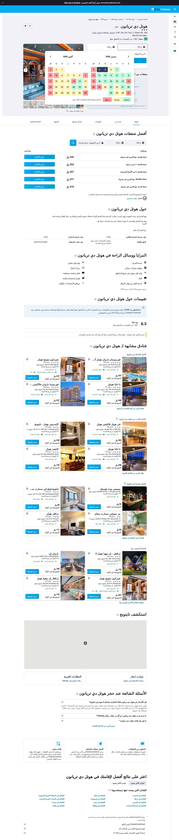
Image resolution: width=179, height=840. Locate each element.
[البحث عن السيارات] (175, 26)
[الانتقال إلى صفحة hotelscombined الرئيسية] (160, 9)
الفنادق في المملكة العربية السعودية (51, 795)
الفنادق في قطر (99, 795)
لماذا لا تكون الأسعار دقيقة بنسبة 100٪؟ (129, 832)
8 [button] (117, 75)
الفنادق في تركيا (140, 799)
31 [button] (50, 92)
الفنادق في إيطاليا (99, 805)
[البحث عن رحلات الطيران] (175, 16)
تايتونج (106, 19)
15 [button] (117, 81)
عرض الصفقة (94, 377)
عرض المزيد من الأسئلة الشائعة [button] (103, 726)
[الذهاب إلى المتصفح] (175, 37)
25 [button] (99, 87)
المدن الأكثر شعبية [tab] (119, 783)
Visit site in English (72, 2)
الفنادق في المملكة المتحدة (136, 805)
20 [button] (128, 87)
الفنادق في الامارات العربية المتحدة (51, 799)
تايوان (133, 19)
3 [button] (105, 69)
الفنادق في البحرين (139, 802)
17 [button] (105, 81)
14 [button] (123, 81)
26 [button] (93, 87)
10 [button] (105, 75)
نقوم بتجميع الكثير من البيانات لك (132, 828)
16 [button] (111, 81)
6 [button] (128, 75)
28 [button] (123, 92)
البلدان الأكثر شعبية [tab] (137, 783)
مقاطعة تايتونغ (119, 19)
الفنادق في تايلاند (58, 805)
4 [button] (99, 69)
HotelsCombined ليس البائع (133, 824)
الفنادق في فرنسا (58, 802)
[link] (130, 408)
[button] (2, 2)
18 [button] (99, 81)
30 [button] (111, 92)
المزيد (144, 223)
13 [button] (128, 81)
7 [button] (122, 75)
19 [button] (93, 81)
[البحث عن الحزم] (175, 31)
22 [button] (117, 87)
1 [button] (117, 69)
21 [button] (123, 87)
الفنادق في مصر (99, 802)
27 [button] (128, 92)
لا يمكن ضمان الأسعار (94, 817)
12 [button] (93, 75)
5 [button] (93, 69)
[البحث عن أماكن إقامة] (175, 21)
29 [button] (117, 92)
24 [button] (105, 87)
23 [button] (111, 87)
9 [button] (111, 75)
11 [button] (99, 75)
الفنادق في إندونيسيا (98, 799)
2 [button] (111, 69)
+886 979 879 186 (139, 35)
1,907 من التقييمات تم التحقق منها (124, 38)
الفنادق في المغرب (139, 795)
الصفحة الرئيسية (142, 19)
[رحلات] (175, 43)
